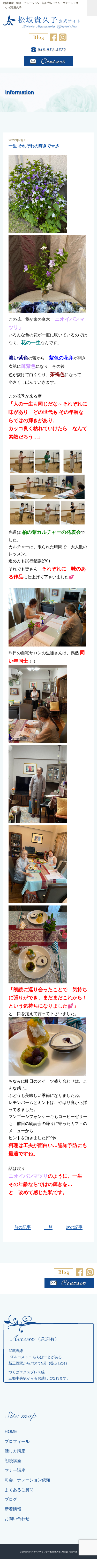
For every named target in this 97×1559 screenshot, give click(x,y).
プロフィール (17, 1441)
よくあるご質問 (19, 1490)
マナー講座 (15, 1470)
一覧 (48, 1227)
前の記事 (22, 1227)
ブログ (11, 1499)
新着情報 (13, 1509)
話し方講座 (15, 1451)
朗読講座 (13, 1460)
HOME (11, 1431)
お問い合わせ (17, 1518)
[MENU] (92, 8)
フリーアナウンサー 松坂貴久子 (46, 1551)
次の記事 (74, 1227)
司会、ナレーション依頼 (27, 1480)
